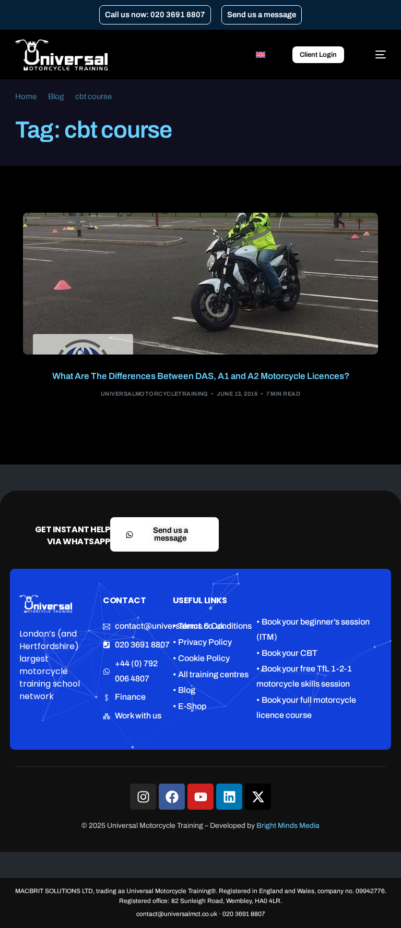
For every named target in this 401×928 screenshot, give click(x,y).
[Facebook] (172, 797)
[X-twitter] (258, 797)
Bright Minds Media (288, 825)
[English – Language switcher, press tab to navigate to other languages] (266, 54)
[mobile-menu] (375, 54)
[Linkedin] (229, 797)
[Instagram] (143, 797)
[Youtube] (200, 797)
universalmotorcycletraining (154, 393)
